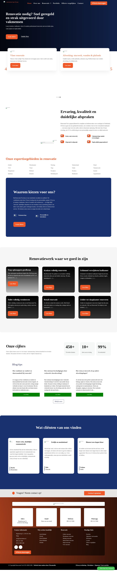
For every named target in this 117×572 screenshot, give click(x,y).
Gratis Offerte (19, 224)
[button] (6, 69)
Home (29, 3)
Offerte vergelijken (68, 3)
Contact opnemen (94, 493)
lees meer (26, 394)
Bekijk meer (58, 401)
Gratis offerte (12, 36)
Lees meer (15, 65)
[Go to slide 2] (58, 97)
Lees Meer (13, 283)
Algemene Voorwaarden (101, 565)
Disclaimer (90, 565)
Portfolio (56, 3)
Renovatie (45, 3)
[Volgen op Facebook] (16, 547)
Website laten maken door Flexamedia (45, 565)
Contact (80, 3)
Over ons (36, 3)
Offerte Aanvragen (99, 3)
